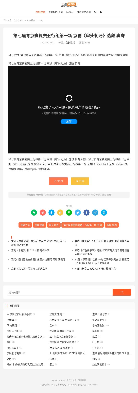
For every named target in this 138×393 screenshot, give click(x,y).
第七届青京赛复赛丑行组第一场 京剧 (82, 225)
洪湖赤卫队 (99, 319)
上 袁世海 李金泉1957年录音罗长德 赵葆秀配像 (69, 353)
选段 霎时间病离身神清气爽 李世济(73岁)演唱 (111, 353)
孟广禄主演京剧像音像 (62, 336)
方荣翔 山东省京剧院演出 (64, 342)
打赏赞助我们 (84, 11)
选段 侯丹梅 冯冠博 (61, 347)
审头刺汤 (54, 225)
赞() (58, 181)
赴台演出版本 (101, 364)
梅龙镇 (12, 319)
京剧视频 (40, 11)
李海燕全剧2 (100, 325)
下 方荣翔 (13, 325)
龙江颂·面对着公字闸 (62, 331)
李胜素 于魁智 (16, 353)
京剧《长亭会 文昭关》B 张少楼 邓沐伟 (95, 268)
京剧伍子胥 (14, 331)
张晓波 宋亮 (57, 314)
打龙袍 (97, 347)
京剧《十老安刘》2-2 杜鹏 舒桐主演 (30, 250)
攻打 (11, 342)
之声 (11, 358)
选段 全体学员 (101, 314)
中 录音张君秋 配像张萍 (21, 314)
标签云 (69, 11)
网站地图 (82, 380)
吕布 (53, 325)
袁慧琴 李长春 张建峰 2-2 (64, 319)
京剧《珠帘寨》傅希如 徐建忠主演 (29, 268)
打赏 (80, 181)
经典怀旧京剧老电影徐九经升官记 (26, 336)
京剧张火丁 (14, 347)
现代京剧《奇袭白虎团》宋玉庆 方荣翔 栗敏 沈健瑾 (38, 259)
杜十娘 (97, 342)
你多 (96, 358)
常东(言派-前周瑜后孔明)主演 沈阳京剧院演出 (26, 364)
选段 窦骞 (112, 225)
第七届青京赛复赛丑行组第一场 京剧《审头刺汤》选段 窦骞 (69, 35)
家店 (53, 364)
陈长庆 (97, 331)
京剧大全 (25, 225)
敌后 (96, 336)
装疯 (53, 358)
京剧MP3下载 (55, 11)
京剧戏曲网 (69, 5)
